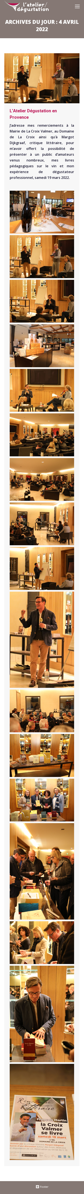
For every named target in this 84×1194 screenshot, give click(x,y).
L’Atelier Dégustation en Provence (33, 114)
